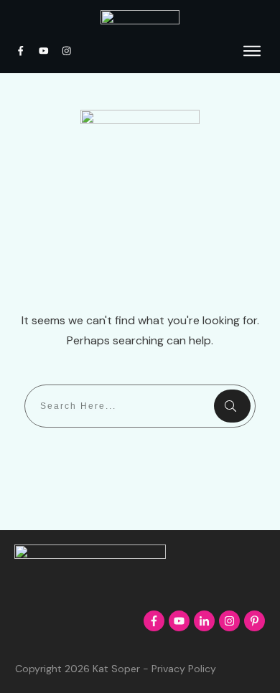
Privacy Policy (183, 668)
